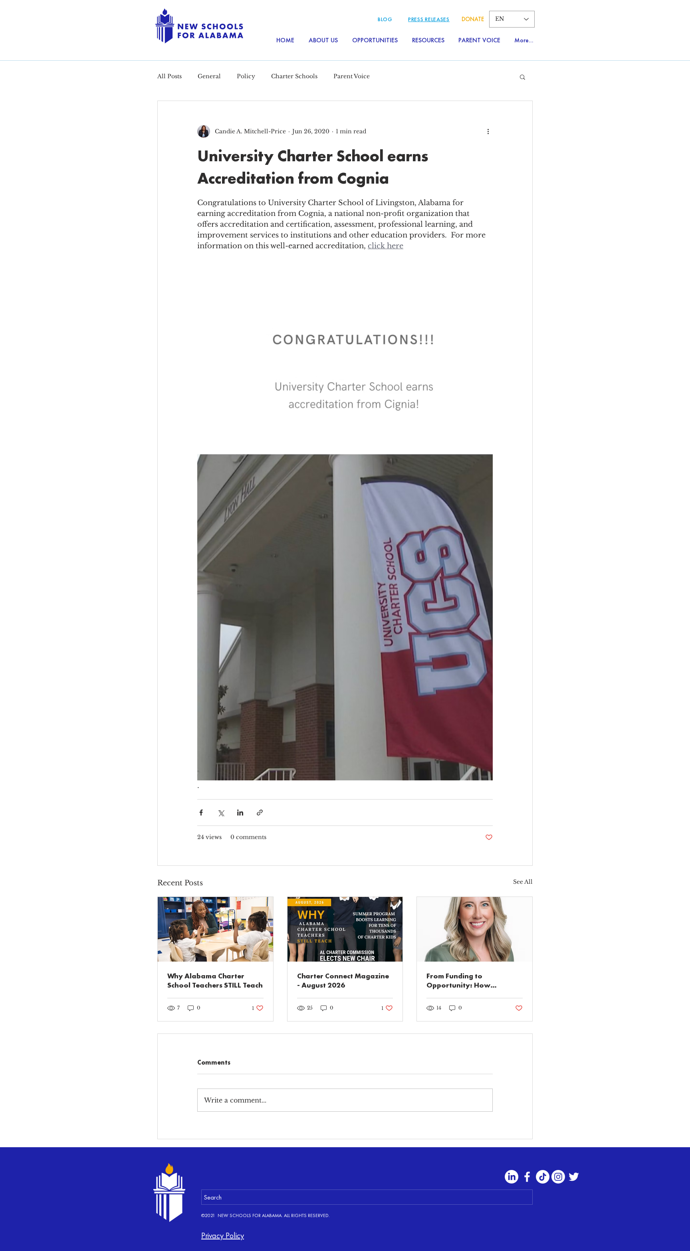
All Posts (169, 76)
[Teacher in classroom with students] (215, 929)
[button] (323, 40)
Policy (246, 76)
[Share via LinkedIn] (240, 812)
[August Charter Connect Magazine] (345, 929)
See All (523, 881)
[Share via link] (260, 812)
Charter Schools (294, 76)
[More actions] (488, 131)
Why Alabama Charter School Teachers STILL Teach (215, 980)
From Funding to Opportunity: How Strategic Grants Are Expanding (461, 980)
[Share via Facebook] (201, 812)
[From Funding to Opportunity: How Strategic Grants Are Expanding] (474, 929)
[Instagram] (558, 1177)
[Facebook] (527, 1177)
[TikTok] (542, 1177)
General (209, 76)
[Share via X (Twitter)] (220, 812)
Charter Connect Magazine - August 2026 (343, 980)
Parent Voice (351, 76)
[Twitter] (574, 1177)
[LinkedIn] (511, 1177)
